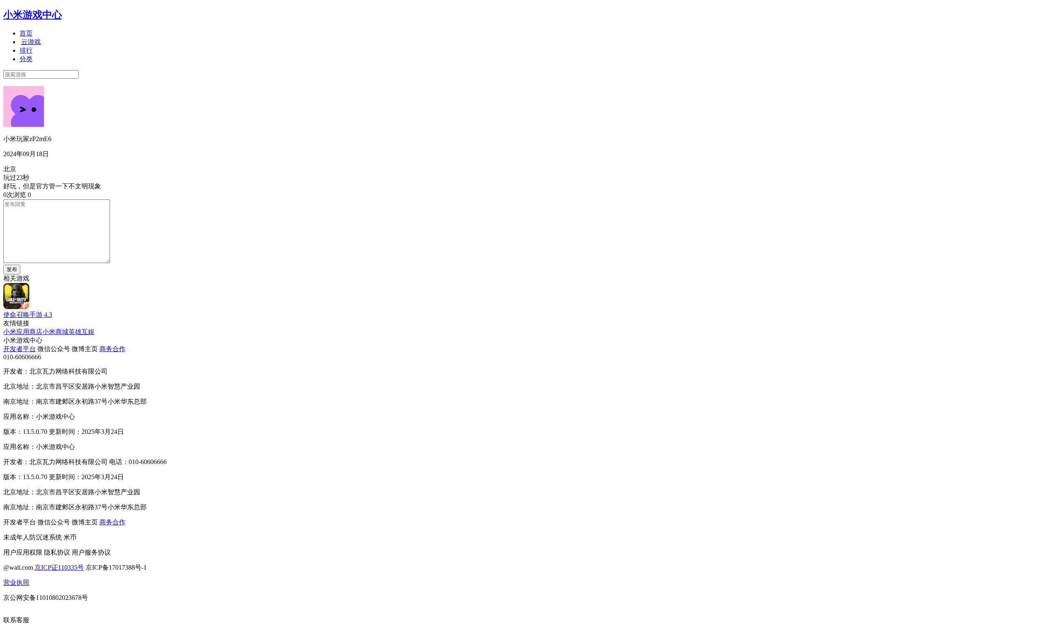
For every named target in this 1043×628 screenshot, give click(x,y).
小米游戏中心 (32, 14)
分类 (26, 58)
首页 (26, 33)
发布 (12, 269)
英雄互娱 (81, 331)
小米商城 (55, 331)
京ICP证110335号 (59, 567)
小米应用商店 (22, 331)
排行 (26, 50)
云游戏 (31, 41)
